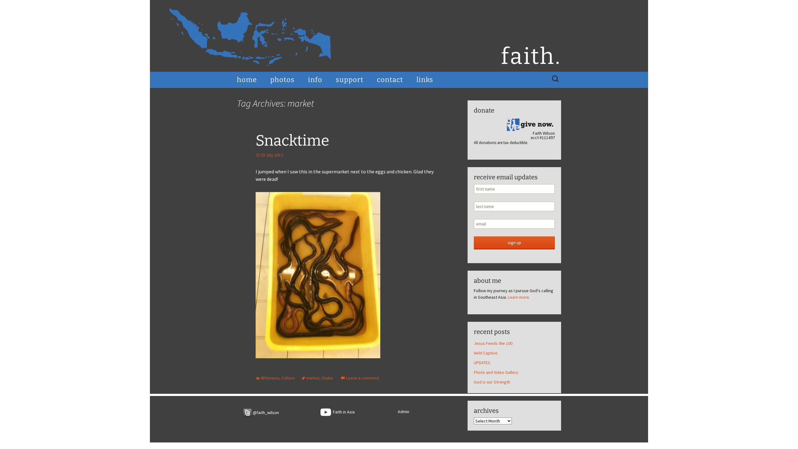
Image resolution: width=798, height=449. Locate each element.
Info (315, 79)
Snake (327, 378)
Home (247, 79)
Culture (288, 378)
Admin (403, 411)
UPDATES (482, 362)
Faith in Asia (343, 412)
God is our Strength (492, 382)
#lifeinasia (270, 378)
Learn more (518, 297)
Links (424, 79)
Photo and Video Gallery (496, 372)
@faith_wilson (265, 412)
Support (349, 79)
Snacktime (292, 141)
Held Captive (486, 353)
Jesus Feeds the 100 (493, 343)
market (313, 378)
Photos (282, 79)
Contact (390, 79)
